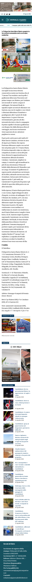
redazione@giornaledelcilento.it (15, 578)
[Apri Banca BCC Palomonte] (11, 365)
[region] (16, 365)
